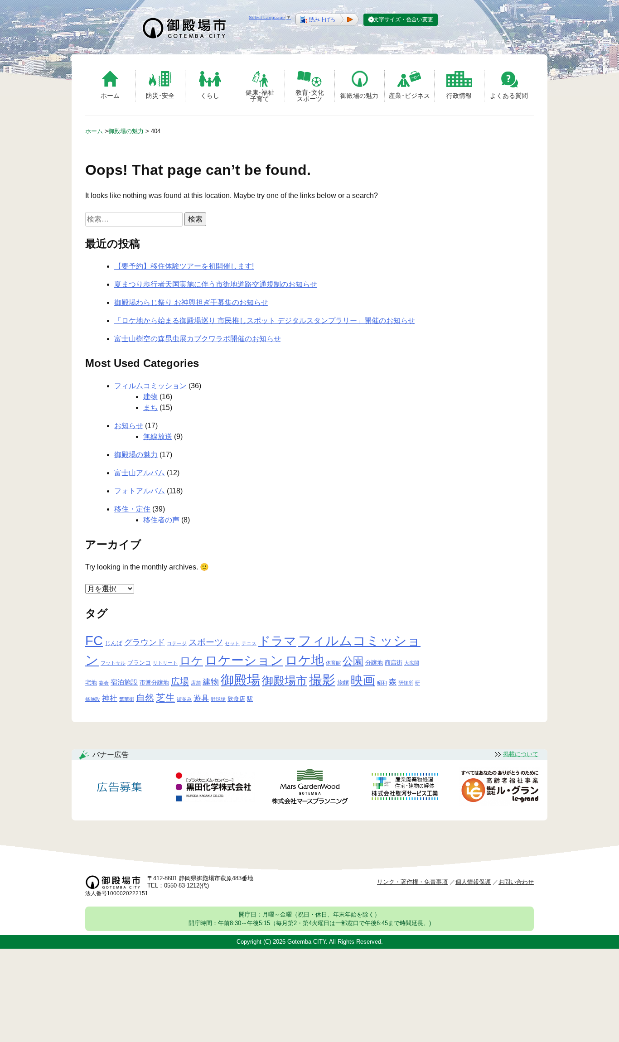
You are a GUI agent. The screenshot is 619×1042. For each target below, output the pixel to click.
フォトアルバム (139, 491)
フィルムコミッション (150, 386)
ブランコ (139, 662)
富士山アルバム (139, 473)
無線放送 (157, 436)
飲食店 (236, 698)
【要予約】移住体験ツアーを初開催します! (184, 266)
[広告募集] (120, 788)
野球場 (218, 699)
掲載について (520, 754)
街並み (184, 699)
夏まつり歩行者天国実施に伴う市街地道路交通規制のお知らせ (215, 284)
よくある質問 (509, 95)
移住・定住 (132, 509)
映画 (363, 680)
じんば (113, 643)
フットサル (113, 663)
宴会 (104, 682)
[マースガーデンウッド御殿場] (309, 788)
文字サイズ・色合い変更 (403, 19)
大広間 (411, 663)
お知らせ (128, 425)
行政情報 (459, 95)
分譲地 (374, 662)
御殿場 (240, 679)
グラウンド (144, 642)
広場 (180, 681)
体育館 (333, 663)
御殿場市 (284, 680)
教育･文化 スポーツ (309, 95)
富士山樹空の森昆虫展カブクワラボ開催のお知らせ (197, 339)
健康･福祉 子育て (260, 95)
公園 (353, 661)
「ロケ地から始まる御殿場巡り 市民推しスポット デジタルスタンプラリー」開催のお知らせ (264, 320)
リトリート (165, 663)
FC (94, 640)
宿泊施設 (124, 682)
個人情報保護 (473, 881)
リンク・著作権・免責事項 (412, 881)
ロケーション (244, 660)
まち (150, 407)
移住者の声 (161, 520)
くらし (209, 95)
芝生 (165, 697)
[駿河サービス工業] (405, 788)
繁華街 (126, 699)
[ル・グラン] (499, 788)
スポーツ (206, 642)
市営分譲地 (154, 682)
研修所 (405, 682)
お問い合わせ (516, 881)
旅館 (343, 682)
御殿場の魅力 (359, 95)
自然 (145, 698)
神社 (109, 698)
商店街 (393, 662)
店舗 (196, 682)
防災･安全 (160, 95)
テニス (249, 643)
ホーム (110, 95)
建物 (150, 396)
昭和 (382, 682)
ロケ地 (304, 660)
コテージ (177, 643)
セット (232, 643)
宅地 (91, 682)
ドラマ (277, 641)
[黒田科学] (214, 788)
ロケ (191, 660)
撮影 (322, 680)
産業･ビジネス (409, 95)
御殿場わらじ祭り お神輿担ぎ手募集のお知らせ (191, 302)
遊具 (201, 698)
